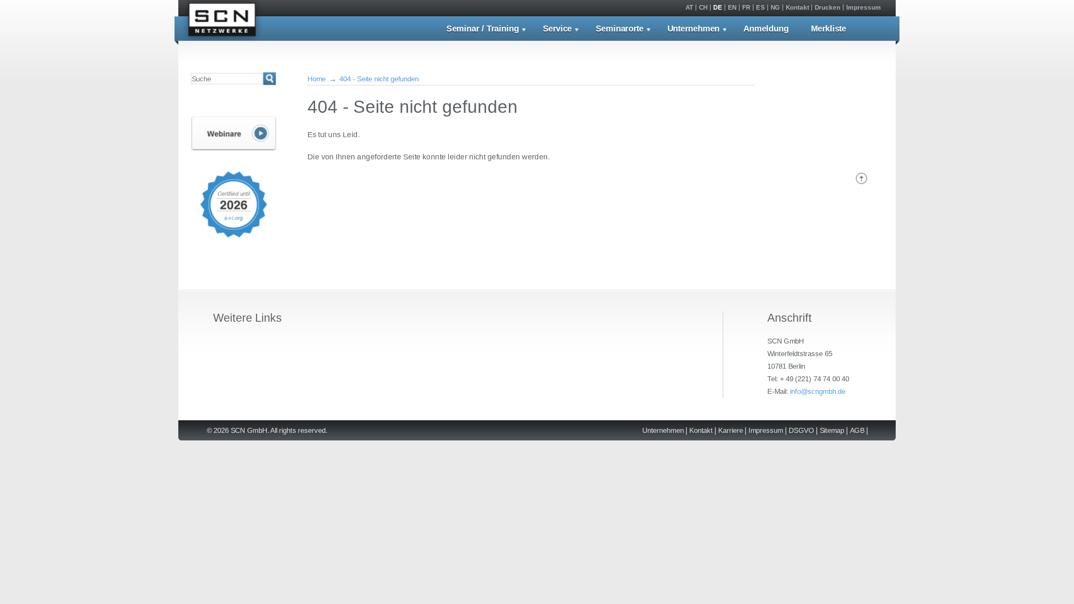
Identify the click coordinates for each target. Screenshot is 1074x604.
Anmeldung (766, 29)
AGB (857, 430)
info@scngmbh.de (817, 391)
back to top (861, 178)
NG (775, 8)
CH (703, 8)
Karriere (730, 430)
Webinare (233, 134)
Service (557, 29)
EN (732, 8)
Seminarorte (620, 29)
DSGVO (801, 430)
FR (746, 8)
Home (317, 79)
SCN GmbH (222, 22)
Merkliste (828, 29)
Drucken (828, 8)
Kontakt (797, 8)
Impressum (863, 8)
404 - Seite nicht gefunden (379, 79)
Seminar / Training (482, 29)
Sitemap (832, 430)
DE (717, 8)
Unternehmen (693, 29)
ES (760, 8)
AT (689, 8)
